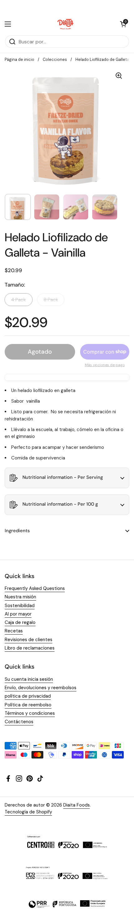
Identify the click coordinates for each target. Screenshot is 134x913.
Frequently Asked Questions (35, 588)
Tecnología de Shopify (28, 812)
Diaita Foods (76, 805)
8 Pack (51, 300)
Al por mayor (18, 614)
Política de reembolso (28, 705)
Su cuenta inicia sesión (29, 679)
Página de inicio (19, 59)
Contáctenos (19, 722)
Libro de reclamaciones (30, 648)
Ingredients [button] (17, 531)
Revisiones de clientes (28, 639)
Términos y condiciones (30, 713)
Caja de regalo (20, 622)
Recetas (14, 631)
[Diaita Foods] (65, 24)
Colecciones (55, 59)
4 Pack (18, 300)
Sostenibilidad (20, 605)
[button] (123, 24)
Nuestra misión (20, 597)
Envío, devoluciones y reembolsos (40, 688)
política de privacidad (28, 696)
